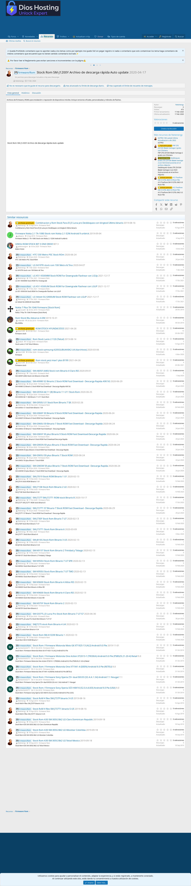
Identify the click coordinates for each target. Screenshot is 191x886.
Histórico (25, 93)
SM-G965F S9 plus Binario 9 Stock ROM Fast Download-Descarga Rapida (69, 434)
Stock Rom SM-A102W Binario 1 (49, 634)
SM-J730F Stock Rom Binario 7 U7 (50, 518)
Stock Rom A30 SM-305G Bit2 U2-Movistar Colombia (59, 729)
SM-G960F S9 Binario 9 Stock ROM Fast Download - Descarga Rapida (67, 413)
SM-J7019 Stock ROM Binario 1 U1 (50, 476)
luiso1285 (21, 331)
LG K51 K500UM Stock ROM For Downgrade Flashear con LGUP (65, 286)
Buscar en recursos (33, 41)
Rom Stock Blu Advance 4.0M (30, 317)
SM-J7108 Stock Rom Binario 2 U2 (50, 486)
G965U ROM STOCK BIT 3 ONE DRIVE (34, 243)
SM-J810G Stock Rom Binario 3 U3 (50, 539)
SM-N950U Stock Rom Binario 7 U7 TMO (53, 571)
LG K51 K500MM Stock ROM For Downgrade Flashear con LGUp (65, 275)
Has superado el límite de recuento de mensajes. (131, 85)
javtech (20, 342)
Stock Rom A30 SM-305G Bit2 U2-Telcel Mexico (56, 740)
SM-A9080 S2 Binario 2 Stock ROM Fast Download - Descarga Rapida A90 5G (71, 381)
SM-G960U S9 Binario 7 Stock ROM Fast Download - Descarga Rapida (68, 423)
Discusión (36, 93)
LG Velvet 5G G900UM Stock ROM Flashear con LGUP (60, 296)
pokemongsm (23, 246)
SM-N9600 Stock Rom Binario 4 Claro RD (53, 592)
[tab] (90, 65)
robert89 (21, 320)
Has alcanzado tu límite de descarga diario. (85, 85)
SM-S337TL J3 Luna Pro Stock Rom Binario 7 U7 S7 (58, 613)
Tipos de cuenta (118, 36)
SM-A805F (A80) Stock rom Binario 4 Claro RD (56, 370)
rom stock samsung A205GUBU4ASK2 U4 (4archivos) (60, 349)
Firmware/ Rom (44, 225)
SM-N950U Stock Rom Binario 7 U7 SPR (53, 560)
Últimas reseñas (15, 41)
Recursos (48, 36)
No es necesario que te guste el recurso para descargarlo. (35, 85)
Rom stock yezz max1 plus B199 (52, 360)
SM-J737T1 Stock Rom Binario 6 (49, 529)
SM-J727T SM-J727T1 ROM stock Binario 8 (54, 497)
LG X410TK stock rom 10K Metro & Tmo (53, 265)
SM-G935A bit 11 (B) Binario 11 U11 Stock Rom (56, 391)
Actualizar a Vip (83, 36)
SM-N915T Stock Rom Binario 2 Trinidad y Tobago (58, 550)
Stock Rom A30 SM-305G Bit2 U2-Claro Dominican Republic (63, 719)
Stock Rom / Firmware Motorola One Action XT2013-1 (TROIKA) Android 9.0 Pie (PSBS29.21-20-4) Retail (85, 656)
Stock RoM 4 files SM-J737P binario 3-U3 (53, 698)
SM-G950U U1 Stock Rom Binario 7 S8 (52, 402)
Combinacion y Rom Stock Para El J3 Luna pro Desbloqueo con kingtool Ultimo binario (79, 222)
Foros (13, 36)
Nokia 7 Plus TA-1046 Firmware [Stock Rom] (37, 307)
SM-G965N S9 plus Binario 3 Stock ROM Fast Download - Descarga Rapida (70, 444)
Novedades (30, 36)
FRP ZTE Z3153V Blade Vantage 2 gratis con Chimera (169, 147)
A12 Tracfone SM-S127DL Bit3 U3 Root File (170, 178)
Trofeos (63, 36)
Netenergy (19, 81)
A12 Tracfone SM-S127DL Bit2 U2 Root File (170, 188)
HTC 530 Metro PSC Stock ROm (48, 254)
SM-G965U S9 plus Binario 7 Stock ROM (53, 455)
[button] (18, 36)
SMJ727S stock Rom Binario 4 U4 (49, 624)
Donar (101, 36)
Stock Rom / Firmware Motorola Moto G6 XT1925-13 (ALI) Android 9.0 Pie (70, 645)
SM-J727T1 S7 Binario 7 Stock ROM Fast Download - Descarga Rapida (68, 508)
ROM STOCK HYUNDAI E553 (50, 328)
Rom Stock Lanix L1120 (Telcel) (48, 339)
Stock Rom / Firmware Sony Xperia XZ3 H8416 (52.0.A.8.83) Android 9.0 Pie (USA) (74, 687)
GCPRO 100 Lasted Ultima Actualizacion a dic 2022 (168, 139)
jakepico (21, 236)
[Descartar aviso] (183, 51)
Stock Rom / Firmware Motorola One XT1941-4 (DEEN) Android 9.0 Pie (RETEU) (72, 666)
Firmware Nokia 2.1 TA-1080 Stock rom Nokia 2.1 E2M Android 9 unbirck (52, 233)
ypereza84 (22, 310)
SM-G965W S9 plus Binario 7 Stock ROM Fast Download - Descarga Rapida (70, 465)
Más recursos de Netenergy (168, 134)
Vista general (13, 93)
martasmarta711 (24, 648)
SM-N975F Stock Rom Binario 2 (48, 603)
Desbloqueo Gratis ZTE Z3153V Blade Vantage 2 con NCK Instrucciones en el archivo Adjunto (170, 161)
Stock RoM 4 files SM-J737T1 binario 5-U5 (53, 708)
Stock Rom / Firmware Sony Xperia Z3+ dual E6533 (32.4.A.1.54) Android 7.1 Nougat (76, 677)
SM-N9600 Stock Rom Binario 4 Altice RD (53, 582)
